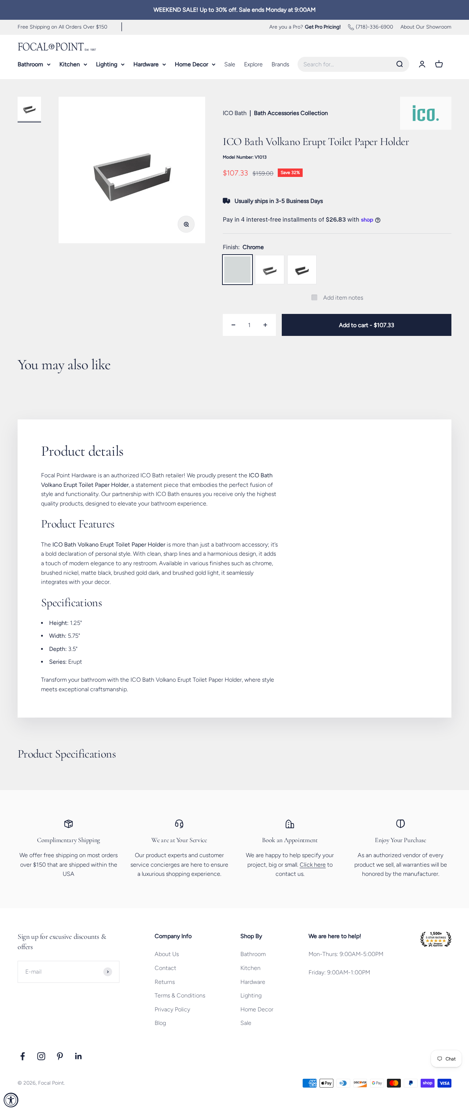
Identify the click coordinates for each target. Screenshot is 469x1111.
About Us (167, 954)
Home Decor (191, 64)
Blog (160, 1022)
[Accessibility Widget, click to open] (11, 1100)
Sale (229, 64)
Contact (165, 967)
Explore (253, 64)
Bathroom (30, 64)
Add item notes (343, 297)
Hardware (146, 64)
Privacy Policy (172, 1009)
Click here (313, 864)
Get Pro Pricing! (323, 27)
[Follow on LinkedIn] (79, 1056)
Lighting (106, 64)
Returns (165, 981)
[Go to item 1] (29, 109)
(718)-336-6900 (374, 27)
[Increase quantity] (265, 325)
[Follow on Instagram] (41, 1056)
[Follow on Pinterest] (60, 1056)
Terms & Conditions (180, 995)
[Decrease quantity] (233, 325)
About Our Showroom (425, 27)
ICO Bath (235, 113)
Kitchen (69, 64)
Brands (280, 64)
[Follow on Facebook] (22, 1056)
